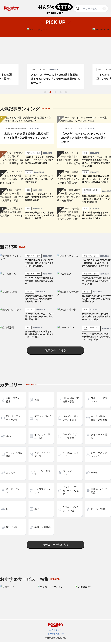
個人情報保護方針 (55, 633)
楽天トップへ (55, 629)
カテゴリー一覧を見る (55, 544)
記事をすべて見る (55, 350)
